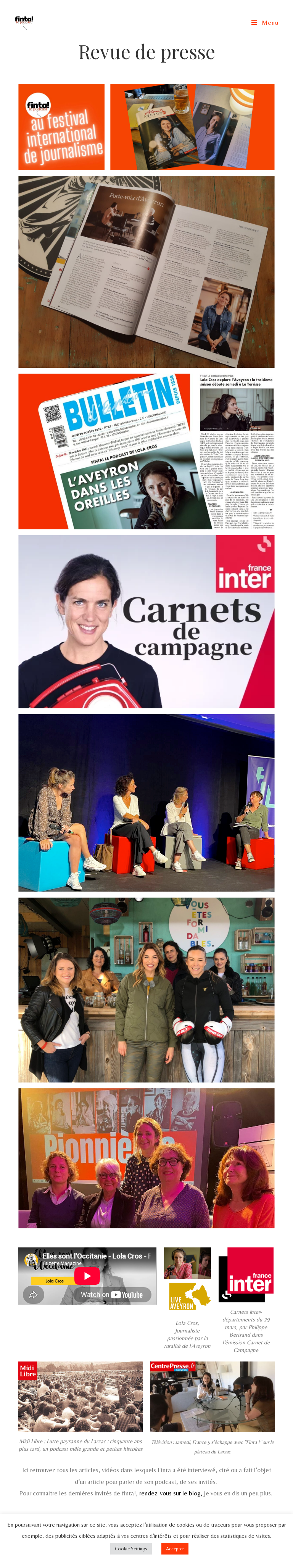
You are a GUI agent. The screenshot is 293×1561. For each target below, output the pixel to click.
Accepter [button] (175, 1548)
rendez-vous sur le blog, (171, 1493)
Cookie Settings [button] (131, 1548)
